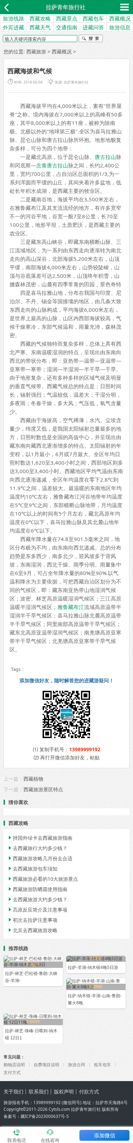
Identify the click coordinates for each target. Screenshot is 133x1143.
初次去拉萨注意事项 (32, 920)
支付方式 (12, 1072)
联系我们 (39, 1091)
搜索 (91, 39)
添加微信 (104, 1135)
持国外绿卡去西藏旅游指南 (39, 837)
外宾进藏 (13, 27)
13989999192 (84, 749)
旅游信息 (120, 27)
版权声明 (64, 1091)
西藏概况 (120, 18)
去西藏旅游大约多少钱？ (37, 899)
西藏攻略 (40, 18)
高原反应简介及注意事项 (37, 909)
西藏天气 (40, 27)
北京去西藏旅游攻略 (32, 930)
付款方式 (89, 1091)
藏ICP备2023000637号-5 (45, 1116)
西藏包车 (93, 18)
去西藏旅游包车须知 (32, 868)
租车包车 (102, 1065)
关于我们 (13, 1091)
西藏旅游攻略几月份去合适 (39, 858)
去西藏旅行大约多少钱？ (37, 848)
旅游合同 (76, 1065)
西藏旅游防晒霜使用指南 (37, 889)
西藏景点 (66, 18)
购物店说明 (14, 1065)
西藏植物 (33, 778)
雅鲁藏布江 (70, 606)
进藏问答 (93, 27)
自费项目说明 (46, 1065)
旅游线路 (13, 18)
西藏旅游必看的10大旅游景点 (42, 878)
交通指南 (66, 27)
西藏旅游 (36, 51)
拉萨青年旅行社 (65, 7)
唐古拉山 (105, 156)
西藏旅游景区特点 (43, 789)
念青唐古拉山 (52, 165)
